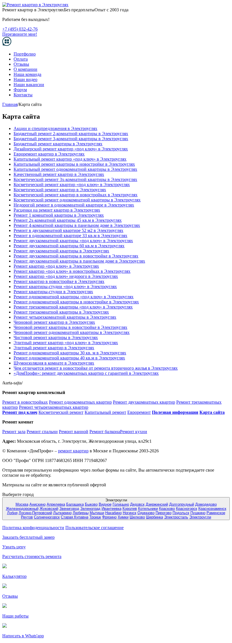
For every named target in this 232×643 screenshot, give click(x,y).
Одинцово (146, 513)
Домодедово (206, 504)
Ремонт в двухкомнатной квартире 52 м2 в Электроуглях (68, 230)
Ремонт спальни (42, 431)
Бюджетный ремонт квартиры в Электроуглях (58, 143)
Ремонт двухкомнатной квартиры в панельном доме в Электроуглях (79, 261)
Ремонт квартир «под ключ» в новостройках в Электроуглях (72, 271)
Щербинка (154, 517)
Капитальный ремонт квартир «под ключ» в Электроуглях (70, 159)
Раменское (216, 513)
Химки (123, 517)
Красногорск (186, 508)
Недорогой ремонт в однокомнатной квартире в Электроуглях (74, 205)
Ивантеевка (111, 508)
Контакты (23, 94)
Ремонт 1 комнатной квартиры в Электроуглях (59, 215)
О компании (25, 69)
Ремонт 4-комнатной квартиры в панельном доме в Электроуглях (77, 225)
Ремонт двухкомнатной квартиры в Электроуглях (61, 250)
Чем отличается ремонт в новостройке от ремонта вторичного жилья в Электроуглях (96, 368)
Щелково (137, 517)
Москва (22, 504)
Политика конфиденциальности (33, 527)
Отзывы (21, 64)
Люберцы (81, 513)
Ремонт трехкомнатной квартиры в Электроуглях (61, 312)
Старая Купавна (74, 517)
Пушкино (197, 513)
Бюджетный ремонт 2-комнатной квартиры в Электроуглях (71, 133)
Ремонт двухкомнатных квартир (144, 402)
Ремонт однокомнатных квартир (80, 402)
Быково (91, 504)
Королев (130, 508)
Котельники (148, 508)
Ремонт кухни (133, 431)
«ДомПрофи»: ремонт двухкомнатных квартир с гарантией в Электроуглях (86, 373)
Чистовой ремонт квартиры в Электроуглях (56, 337)
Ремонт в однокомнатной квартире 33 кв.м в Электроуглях (70, 235)
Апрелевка (56, 504)
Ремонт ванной (73, 431)
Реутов (27, 517)
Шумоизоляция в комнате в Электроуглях (54, 363)
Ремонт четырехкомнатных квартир (53, 407)
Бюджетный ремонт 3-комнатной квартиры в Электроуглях (71, 138)
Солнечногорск (47, 517)
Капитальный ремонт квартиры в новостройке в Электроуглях (74, 164)
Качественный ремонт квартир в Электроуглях (59, 174)
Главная (10, 104)
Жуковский (49, 508)
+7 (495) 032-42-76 (20, 29)
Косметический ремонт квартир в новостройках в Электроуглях (76, 194)
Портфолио (25, 54)
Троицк (95, 517)
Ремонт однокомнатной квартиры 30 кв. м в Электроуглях (70, 352)
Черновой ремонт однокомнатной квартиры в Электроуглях (72, 332)
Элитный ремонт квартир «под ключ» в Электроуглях (66, 342)
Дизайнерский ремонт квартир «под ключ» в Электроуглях (71, 148)
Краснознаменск (212, 508)
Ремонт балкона (104, 431)
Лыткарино (62, 513)
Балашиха (75, 504)
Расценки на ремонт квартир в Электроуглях (57, 210)
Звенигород (69, 508)
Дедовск (137, 504)
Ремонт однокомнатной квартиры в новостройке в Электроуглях (76, 301)
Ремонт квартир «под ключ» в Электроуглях (56, 266)
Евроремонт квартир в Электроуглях (49, 154)
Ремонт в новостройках (25, 402)
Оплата (21, 59)
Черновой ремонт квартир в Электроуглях (54, 322)
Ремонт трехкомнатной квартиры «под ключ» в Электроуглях (73, 307)
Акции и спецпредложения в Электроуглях (55, 128)
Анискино (37, 504)
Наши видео (25, 79)
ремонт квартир (73, 450)
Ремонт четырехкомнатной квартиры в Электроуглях (65, 317)
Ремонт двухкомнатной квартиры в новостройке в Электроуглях (76, 256)
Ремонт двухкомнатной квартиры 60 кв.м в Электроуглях (69, 245)
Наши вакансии (29, 84)
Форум (20, 89)
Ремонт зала (13, 431)
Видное (105, 504)
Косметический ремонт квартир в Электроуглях (60, 189)
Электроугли (200, 517)
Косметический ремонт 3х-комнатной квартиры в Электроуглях (75, 179)
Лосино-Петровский (35, 513)
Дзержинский (157, 504)
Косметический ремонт (60, 412)
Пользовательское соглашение (94, 527)
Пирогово (163, 513)
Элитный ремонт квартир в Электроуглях (54, 347)
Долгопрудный (181, 504)
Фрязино (109, 517)
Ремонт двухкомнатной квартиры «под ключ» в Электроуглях (73, 240)
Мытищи (97, 513)
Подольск (181, 513)
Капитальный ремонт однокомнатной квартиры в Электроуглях (75, 169)
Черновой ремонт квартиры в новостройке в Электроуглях (70, 327)
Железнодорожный (22, 508)
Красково (167, 508)
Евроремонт (139, 412)
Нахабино (113, 513)
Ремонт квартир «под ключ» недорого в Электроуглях (66, 276)
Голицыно (121, 504)
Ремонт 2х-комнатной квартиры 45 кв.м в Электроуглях (68, 220)
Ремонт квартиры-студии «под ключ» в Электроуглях (65, 286)
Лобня (12, 513)
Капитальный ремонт (105, 412)
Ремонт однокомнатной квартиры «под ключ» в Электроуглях (74, 296)
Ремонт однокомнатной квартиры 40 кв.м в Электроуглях (69, 357)
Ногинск (129, 513)
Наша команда (27, 74)
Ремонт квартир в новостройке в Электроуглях (59, 281)
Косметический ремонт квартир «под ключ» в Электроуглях (72, 184)
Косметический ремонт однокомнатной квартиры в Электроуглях (77, 199)
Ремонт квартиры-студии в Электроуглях (53, 291)
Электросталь (176, 517)
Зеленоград (90, 508)
